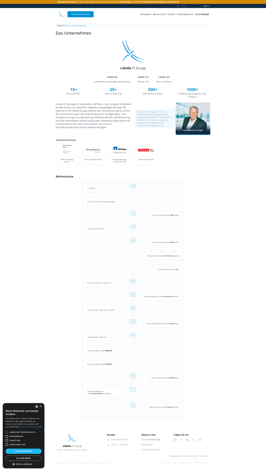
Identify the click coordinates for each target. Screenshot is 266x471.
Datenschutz (204, 462)
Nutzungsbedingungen (182, 462)
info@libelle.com (119, 439)
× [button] (40, 406)
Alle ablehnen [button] (23, 458)
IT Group (63, 25)
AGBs (195, 462)
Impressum (167, 462)
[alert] (23, 435)
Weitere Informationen (29, 427)
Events (171, 14)
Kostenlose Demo (150, 449)
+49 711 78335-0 (119, 444)
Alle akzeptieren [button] (23, 451)
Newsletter (147, 444)
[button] (24, 464)
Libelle (202, 14)
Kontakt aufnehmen (80, 14)
